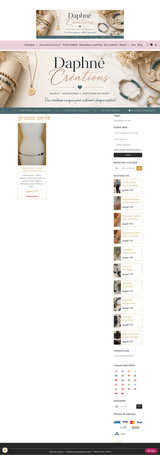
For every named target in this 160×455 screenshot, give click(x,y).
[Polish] (116, 384)
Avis (133, 44)
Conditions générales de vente (78, 452)
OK (139, 168)
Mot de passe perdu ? (134, 149)
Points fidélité (70, 44)
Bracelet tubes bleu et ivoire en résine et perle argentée (131, 217)
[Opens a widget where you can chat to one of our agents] (151, 451)
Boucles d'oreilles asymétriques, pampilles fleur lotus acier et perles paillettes (131, 268)
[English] (122, 371)
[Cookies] (5, 450)
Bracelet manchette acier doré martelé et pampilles (129, 251)
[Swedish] (128, 380)
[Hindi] (128, 384)
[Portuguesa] (116, 380)
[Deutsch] (128, 375)
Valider (128, 155)
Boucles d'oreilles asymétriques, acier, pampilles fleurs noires (130, 318)
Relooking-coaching (90, 44)
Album (123, 44)
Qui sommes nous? (50, 44)
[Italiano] (122, 375)
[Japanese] (135, 371)
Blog (140, 44)
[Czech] (128, 389)
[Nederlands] (135, 375)
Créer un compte (119, 149)
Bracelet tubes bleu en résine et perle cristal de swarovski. (131, 234)
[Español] (128, 371)
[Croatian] (135, 389)
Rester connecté (123, 145)
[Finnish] (135, 384)
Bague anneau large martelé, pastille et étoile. (131, 201)
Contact (117, 441)
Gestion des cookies (102, 452)
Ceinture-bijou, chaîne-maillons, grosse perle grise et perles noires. (32, 169)
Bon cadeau (110, 44)
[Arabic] (116, 375)
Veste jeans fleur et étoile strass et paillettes (130, 184)
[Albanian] (122, 393)
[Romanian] (135, 380)
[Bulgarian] (116, 389)
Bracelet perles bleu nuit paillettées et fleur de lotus (131, 302)
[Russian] (122, 380)
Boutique (30, 44)
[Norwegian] (122, 384)
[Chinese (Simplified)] (116, 393)
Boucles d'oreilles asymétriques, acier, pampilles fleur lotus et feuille (131, 285)
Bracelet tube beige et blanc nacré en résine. (131, 335)
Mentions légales (56, 452)
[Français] (116, 371)
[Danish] (122, 389)
